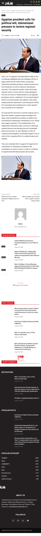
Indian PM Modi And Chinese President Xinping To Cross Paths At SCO (26, 242)
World (8, 10)
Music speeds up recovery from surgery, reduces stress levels (31, 199)
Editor (7, 35)
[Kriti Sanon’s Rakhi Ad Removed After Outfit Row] (7, 324)
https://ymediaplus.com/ (20, 226)
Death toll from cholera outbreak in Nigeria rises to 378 (10, 199)
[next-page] (6, 274)
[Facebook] (13, 521)
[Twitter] (23, 521)
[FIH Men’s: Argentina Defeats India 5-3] (7, 401)
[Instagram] (18, 521)
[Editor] (2, 36)
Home (3, 10)
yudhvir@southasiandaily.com (18, 506)
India (3, 246)
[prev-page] (2, 274)
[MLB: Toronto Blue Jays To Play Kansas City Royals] (7, 335)
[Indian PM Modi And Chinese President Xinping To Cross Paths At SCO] (7, 243)
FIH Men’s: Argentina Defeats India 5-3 (27, 398)
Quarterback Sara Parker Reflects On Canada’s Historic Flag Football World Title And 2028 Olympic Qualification (27, 389)
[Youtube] (28, 521)
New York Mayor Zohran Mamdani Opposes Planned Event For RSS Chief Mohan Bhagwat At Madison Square (27, 266)
